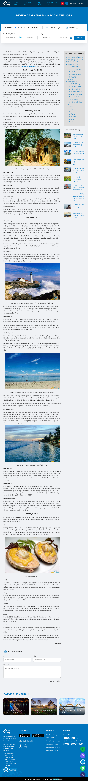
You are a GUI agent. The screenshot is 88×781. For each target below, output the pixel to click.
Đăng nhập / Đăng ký (76, 3)
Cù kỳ (72, 111)
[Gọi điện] (82, 749)
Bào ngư (73, 109)
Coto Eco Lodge (75, 74)
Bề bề (72, 119)
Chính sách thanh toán (52, 744)
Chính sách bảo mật (51, 738)
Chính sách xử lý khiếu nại (53, 747)
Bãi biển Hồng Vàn (76, 92)
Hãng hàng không (27, 3)
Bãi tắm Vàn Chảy (76, 94)
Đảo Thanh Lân (75, 99)
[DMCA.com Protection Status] (57, 779)
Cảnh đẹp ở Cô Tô (73, 82)
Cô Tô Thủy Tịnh (75, 69)
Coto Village (74, 66)
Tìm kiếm (79, 37)
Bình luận (6, 665)
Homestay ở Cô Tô (74, 64)
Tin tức (39, 3)
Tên (34, 656)
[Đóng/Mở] (82, 774)
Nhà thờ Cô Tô (75, 89)
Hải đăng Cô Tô (75, 86)
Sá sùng (73, 117)
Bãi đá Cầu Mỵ (75, 84)
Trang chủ (16, 3)
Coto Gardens (75, 72)
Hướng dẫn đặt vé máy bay (53, 741)
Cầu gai (72, 114)
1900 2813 (70, 738)
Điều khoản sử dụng (51, 735)
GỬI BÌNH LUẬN (55, 681)
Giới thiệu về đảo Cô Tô (75, 57)
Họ (4, 656)
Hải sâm (73, 122)
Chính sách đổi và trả (52, 750)
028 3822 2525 (74, 744)
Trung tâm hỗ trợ (51, 3)
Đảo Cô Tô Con (75, 97)
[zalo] (82, 762)
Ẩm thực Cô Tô (72, 107)
